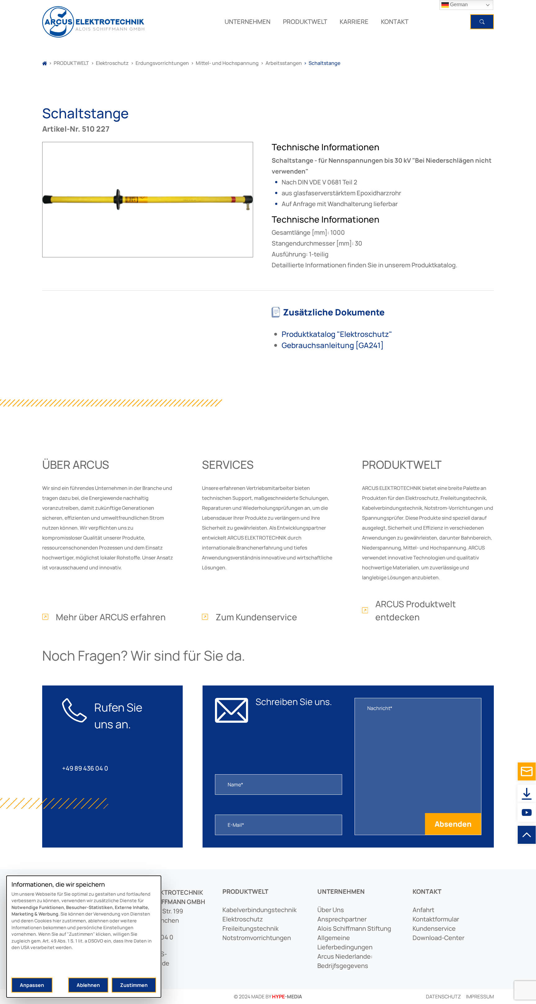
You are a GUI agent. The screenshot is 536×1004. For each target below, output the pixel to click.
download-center (438, 938)
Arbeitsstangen (284, 63)
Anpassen (32, 985)
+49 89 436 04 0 (85, 768)
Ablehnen (88, 985)
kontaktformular (436, 919)
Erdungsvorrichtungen (162, 63)
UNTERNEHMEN (247, 21)
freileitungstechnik (250, 928)
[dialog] (83, 936)
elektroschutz (242, 919)
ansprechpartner (342, 919)
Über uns (330, 910)
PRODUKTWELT (305, 21)
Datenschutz (443, 996)
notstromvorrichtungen (256, 938)
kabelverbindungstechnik (259, 910)
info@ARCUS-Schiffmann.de (148, 958)
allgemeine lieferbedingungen (345, 942)
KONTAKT (395, 21)
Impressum (480, 996)
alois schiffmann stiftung (354, 928)
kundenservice (434, 928)
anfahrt (423, 910)
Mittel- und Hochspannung (227, 63)
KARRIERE (354, 21)
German (458, 4)
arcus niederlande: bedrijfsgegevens (345, 961)
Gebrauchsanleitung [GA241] (333, 345)
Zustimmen (134, 985)
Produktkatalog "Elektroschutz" (337, 334)
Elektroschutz (112, 63)
